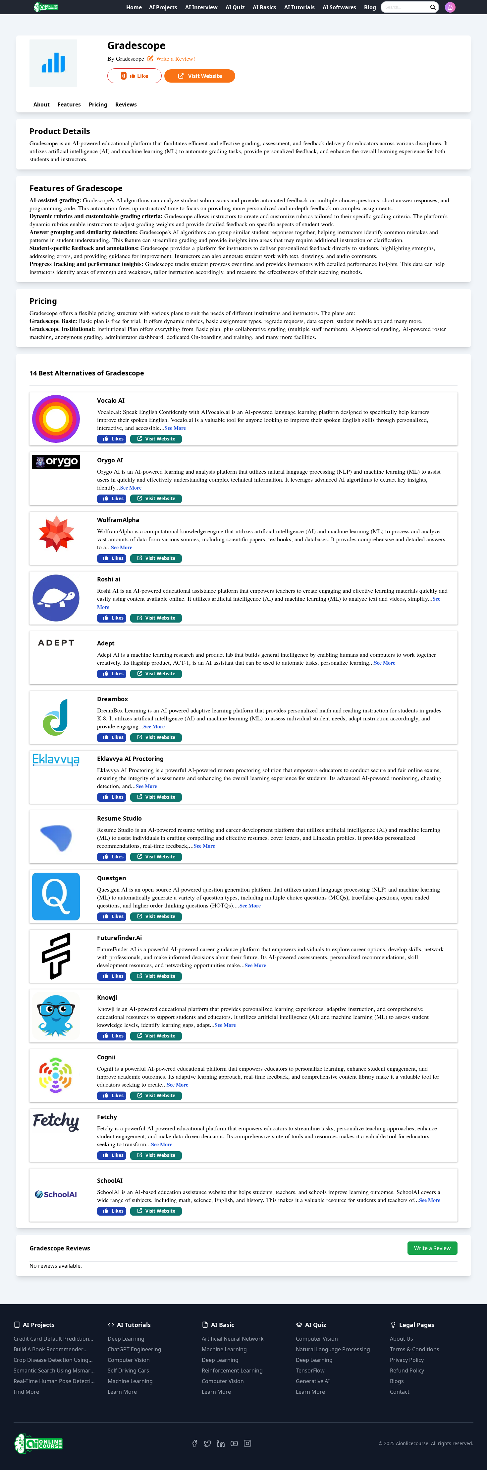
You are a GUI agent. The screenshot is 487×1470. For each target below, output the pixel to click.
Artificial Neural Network (233, 1338)
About (41, 104)
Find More (26, 1391)
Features (69, 104)
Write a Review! (174, 58)
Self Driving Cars (128, 1370)
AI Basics (264, 7)
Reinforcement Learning (232, 1370)
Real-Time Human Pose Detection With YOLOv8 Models (55, 1381)
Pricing (98, 104)
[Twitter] (208, 1443)
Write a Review (432, 1248)
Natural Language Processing (333, 1349)
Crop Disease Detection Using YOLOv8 (51, 1360)
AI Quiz (235, 7)
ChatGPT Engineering (134, 1349)
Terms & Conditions (414, 1349)
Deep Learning (126, 1338)
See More (175, 428)
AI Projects (163, 7)
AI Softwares (339, 7)
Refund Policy (407, 1370)
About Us (401, 1338)
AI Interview (201, 7)
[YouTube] (234, 1443)
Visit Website (204, 76)
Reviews (126, 104)
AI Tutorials (299, 7)
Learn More (122, 1391)
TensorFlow (310, 1370)
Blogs (397, 1381)
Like (135, 75)
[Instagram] (247, 1443)
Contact (399, 1391)
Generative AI (313, 1381)
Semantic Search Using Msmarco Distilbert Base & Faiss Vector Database (55, 1370)
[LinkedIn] (221, 1443)
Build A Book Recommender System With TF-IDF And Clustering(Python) (48, 1349)
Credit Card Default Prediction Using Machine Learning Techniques (51, 1339)
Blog (370, 7)
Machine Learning (130, 1381)
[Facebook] (194, 1443)
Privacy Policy (407, 1360)
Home (134, 7)
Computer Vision (129, 1360)
